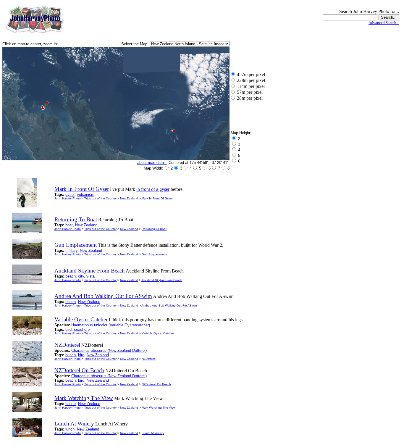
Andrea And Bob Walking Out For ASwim (169, 305)
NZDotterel (149, 358)
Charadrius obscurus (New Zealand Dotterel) (109, 350)
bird (68, 329)
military (71, 250)
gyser (70, 194)
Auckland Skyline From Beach (161, 280)
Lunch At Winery (153, 433)
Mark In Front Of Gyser (157, 198)
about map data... (152, 162)
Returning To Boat (154, 228)
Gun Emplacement (154, 254)
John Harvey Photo (67, 198)
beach (70, 276)
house (70, 404)
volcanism (85, 194)
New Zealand (129, 198)
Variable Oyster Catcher (158, 333)
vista (90, 276)
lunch (70, 429)
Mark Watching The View (158, 407)
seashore (82, 329)
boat (69, 225)
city (81, 276)
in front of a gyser (152, 189)
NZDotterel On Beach (156, 384)
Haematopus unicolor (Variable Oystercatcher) (110, 325)
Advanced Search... (384, 22)
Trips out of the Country (100, 198)
